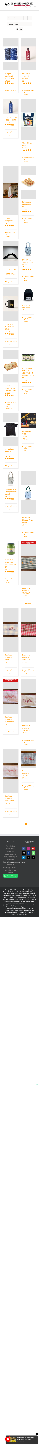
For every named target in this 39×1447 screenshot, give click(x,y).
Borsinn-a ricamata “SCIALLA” (8, 657)
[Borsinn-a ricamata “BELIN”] (28, 758)
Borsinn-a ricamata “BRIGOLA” (26, 727)
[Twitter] (33, 857)
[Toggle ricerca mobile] (31, 7)
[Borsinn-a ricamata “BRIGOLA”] (28, 700)
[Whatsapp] (33, 853)
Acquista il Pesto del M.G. (26, 391)
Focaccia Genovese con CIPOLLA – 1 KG (10, 388)
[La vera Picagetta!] (10, 190)
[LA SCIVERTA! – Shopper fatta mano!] (28, 492)
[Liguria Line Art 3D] (10, 253)
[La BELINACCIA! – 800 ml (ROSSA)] (28, 54)
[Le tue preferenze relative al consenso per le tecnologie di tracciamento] (37, 1085)
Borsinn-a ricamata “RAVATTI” (26, 657)
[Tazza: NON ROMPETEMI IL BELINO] (10, 304)
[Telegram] (23, 857)
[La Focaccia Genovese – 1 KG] (28, 182)
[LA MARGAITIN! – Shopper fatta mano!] (10, 478)
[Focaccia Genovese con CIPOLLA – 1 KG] (10, 366)
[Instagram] (28, 848)
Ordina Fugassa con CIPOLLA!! (8, 405)
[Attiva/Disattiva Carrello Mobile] (26, 7)
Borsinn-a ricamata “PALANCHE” (9, 719)
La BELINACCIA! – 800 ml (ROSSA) (28, 76)
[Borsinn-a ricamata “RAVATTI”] (28, 630)
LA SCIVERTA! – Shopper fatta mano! (28, 519)
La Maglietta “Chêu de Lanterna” (9, 451)
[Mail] (24, 853)
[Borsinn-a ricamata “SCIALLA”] (10, 630)
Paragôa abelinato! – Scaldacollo (9, 76)
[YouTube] (33, 848)
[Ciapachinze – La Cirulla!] (28, 119)
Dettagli (15, 90)
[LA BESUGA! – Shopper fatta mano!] (28, 249)
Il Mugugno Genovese (22, 890)
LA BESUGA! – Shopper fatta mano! (27, 262)
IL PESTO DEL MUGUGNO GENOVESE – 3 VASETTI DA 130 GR (28, 373)
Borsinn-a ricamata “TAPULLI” (26, 590)
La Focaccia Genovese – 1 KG (27, 204)
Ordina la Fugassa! (26, 220)
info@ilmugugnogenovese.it (14, 862)
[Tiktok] (28, 857)
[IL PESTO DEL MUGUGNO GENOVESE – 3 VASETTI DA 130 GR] (28, 357)
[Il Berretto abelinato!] (28, 294)
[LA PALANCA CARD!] (28, 420)
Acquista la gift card (26, 448)
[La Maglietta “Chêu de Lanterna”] (10, 429)
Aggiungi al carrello (26, 92)
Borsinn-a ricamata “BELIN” (26, 773)
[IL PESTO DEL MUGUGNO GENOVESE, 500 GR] (10, 549)
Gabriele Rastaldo (13, 891)
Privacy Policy (14, 893)
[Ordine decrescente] (30, 18)
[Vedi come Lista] (21, 29)
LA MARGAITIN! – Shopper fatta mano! (11, 491)
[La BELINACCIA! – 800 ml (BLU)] (10, 106)
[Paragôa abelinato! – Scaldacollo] (10, 54)
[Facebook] (23, 848)
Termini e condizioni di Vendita (27, 893)
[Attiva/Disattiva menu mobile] (35, 7)
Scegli (7, 90)
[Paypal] (28, 853)
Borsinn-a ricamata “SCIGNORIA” (9, 798)
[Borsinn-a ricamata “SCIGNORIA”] (10, 771)
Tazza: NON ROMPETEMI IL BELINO (10, 326)
